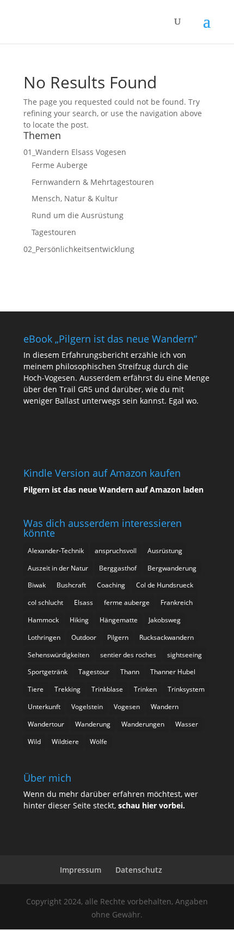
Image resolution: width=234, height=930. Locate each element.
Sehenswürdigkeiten (58, 654)
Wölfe (98, 741)
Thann (129, 671)
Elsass (83, 602)
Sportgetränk (47, 671)
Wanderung (92, 724)
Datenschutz (138, 870)
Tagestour (93, 671)
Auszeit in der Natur (58, 568)
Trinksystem (186, 689)
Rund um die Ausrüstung (78, 215)
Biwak (37, 585)
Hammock (43, 620)
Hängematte (119, 620)
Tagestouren (54, 232)
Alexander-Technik (56, 550)
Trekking (67, 689)
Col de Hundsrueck (164, 585)
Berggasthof (118, 568)
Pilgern (117, 637)
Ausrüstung (164, 550)
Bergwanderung (171, 568)
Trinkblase (107, 689)
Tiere (36, 689)
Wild (34, 741)
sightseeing (184, 654)
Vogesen (127, 706)
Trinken (145, 689)
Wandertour (46, 724)
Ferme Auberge (60, 165)
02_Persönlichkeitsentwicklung (78, 249)
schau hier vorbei (150, 805)
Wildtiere (65, 741)
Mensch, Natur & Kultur (75, 198)
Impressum (80, 870)
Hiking (79, 620)
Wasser (186, 724)
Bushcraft (71, 585)
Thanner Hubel (172, 671)
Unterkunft (44, 706)
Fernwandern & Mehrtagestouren (93, 182)
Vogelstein (87, 706)
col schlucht (45, 602)
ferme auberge (127, 602)
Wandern (164, 706)
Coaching (111, 585)
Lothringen (44, 637)
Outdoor (83, 637)
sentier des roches (128, 654)
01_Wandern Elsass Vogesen (74, 152)
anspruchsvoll (116, 550)
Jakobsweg (165, 620)
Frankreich (177, 602)
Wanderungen (142, 724)
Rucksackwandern (166, 637)
